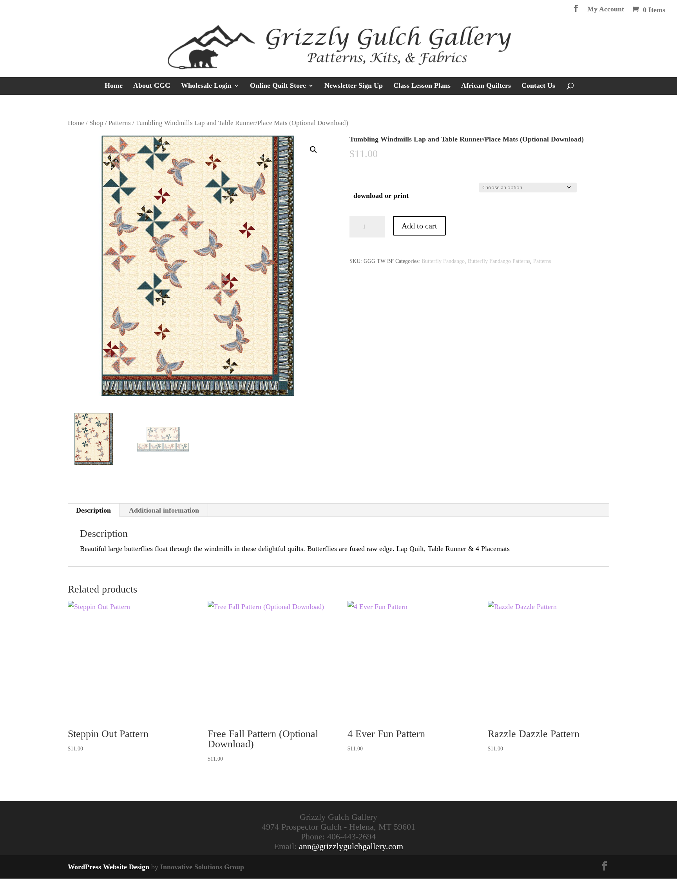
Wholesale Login (206, 86)
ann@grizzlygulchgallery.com (351, 846)
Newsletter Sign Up (353, 86)
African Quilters (486, 86)
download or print (381, 195)
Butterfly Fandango (443, 261)
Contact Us (538, 86)
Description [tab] (93, 510)
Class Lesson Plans (422, 86)
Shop (96, 123)
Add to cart (419, 225)
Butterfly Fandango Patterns (499, 261)
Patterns (120, 123)
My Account (605, 9)
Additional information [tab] (164, 510)
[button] (313, 150)
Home (114, 86)
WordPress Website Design (108, 867)
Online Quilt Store (278, 86)
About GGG (151, 86)
